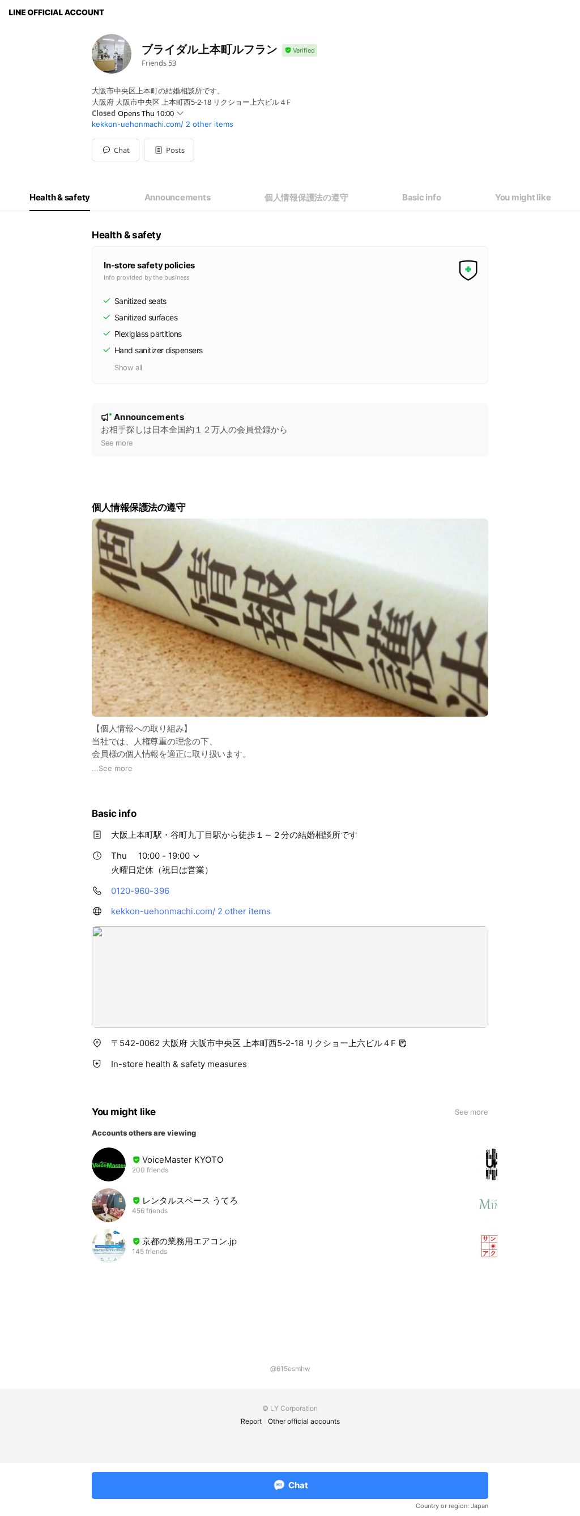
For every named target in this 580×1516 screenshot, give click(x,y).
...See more (112, 768)
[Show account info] (299, 50)
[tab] (59, 197)
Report (251, 1421)
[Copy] (403, 1043)
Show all (128, 367)
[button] (169, 150)
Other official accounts (304, 1421)
